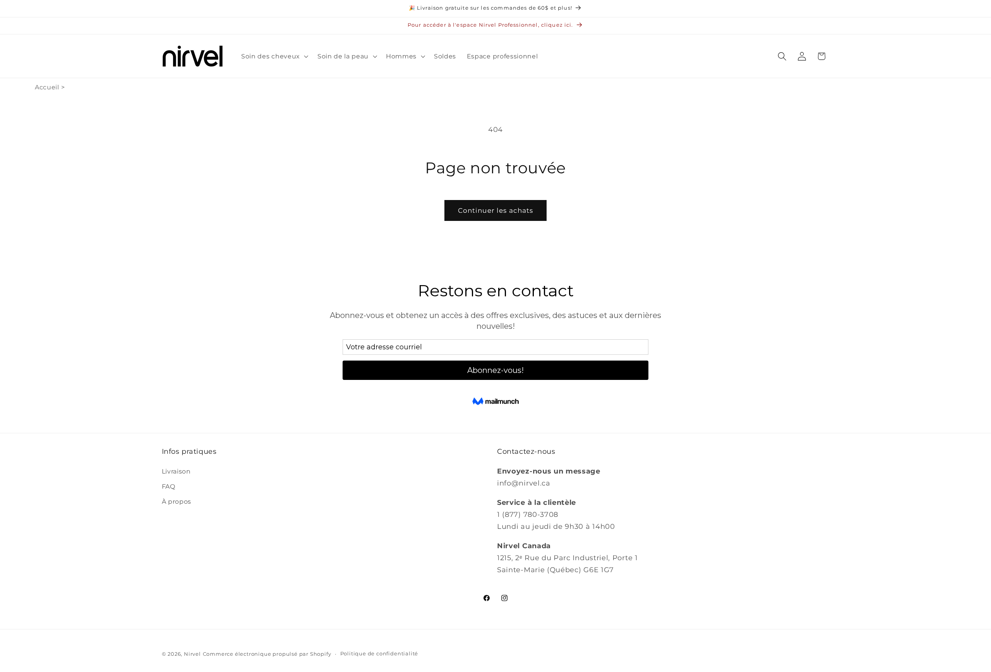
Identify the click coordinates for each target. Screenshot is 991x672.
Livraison (176, 471)
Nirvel (192, 654)
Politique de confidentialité (379, 654)
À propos (177, 501)
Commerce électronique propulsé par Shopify (267, 654)
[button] (274, 56)
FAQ (168, 486)
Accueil (47, 87)
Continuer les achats (495, 210)
